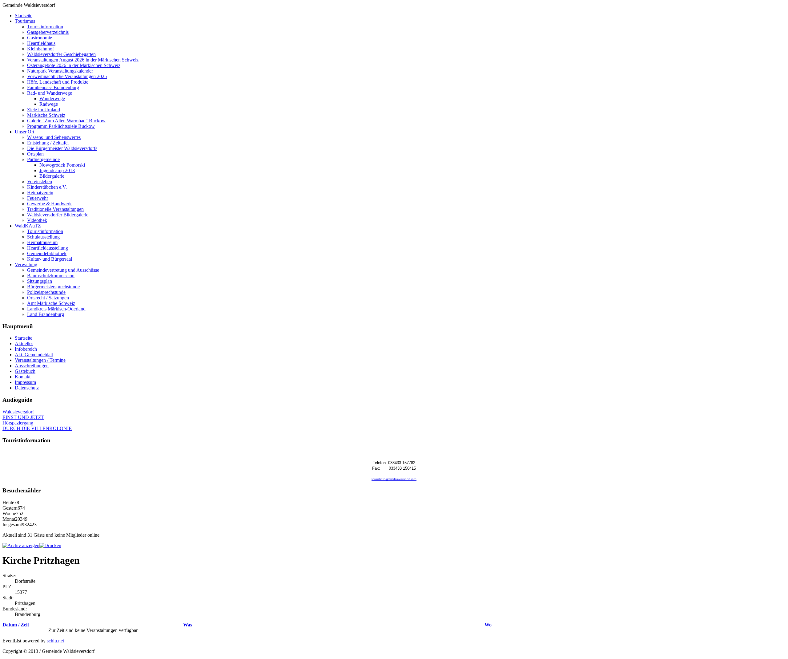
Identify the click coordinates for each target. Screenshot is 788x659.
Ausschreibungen (32, 365)
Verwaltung (26, 264)
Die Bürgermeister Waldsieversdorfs (62, 148)
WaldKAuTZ (28, 225)
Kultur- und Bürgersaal (49, 259)
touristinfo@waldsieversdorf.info (394, 479)
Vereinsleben (39, 181)
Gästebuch (25, 371)
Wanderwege (52, 98)
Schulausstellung (43, 236)
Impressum (25, 382)
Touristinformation (45, 26)
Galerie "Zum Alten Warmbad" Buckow (66, 120)
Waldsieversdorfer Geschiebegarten (61, 54)
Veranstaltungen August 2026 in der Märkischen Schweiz (83, 59)
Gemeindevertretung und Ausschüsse (63, 270)
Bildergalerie (51, 176)
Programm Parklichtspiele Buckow (61, 126)
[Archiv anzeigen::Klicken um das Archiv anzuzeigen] (20, 545)
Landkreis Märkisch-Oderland (56, 308)
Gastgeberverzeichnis (48, 32)
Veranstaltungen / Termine (40, 360)
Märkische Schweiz (46, 115)
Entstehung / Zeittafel (48, 142)
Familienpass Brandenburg (53, 87)
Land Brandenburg (45, 314)
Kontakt (22, 376)
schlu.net (55, 640)
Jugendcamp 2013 (57, 170)
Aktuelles (24, 343)
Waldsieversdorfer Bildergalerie (57, 214)
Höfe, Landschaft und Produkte (57, 82)
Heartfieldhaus (41, 43)
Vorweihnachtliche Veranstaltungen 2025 (67, 76)
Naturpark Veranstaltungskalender (60, 70)
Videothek (37, 220)
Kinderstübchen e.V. (47, 187)
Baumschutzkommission (50, 275)
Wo (488, 624)
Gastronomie (39, 37)
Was (187, 624)
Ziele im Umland (43, 109)
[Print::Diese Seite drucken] (50, 545)
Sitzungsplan (39, 281)
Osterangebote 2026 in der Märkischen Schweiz (73, 65)
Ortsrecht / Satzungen (48, 297)
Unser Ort (24, 131)
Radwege (48, 104)
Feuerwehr (37, 198)
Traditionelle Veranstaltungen (55, 209)
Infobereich (26, 349)
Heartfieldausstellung (47, 248)
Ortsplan (35, 153)
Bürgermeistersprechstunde (53, 286)
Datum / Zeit (15, 624)
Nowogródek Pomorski (62, 165)
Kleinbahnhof (40, 48)
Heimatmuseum (42, 242)
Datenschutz (27, 387)
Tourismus (25, 21)
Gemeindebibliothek (46, 253)
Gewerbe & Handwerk (49, 203)
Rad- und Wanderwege (49, 93)
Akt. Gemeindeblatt (34, 354)
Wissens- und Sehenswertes (54, 137)
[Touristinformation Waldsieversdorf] (394, 452)
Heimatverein (40, 192)
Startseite (23, 15)
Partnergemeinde (43, 159)
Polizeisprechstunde (46, 292)
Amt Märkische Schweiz (51, 303)
